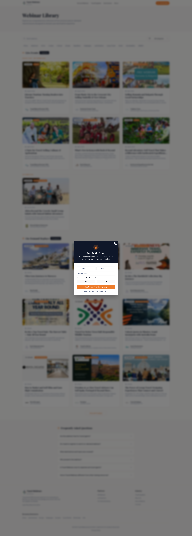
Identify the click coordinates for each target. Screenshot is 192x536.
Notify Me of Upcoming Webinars (96, 287)
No (106, 281)
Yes (86, 281)
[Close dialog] (116, 243)
